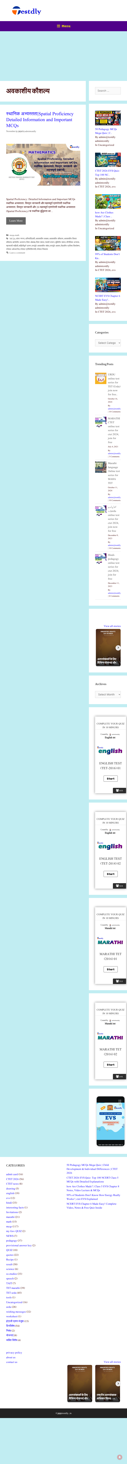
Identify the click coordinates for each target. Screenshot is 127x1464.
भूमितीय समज (60, 242)
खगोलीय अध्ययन (19, 242)
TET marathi (13, 1288)
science (10, 1269)
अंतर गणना (20, 238)
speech (10, 1278)
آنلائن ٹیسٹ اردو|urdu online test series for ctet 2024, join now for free (113, 519)
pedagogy (11, 1241)
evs (8, 1198)
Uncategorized (14, 1302)
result (9, 1264)
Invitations (12, 1212)
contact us (11, 1362)
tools (9, 1297)
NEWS (9, 1236)
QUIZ (9, 1250)
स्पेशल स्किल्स (42, 249)
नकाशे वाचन (49, 242)
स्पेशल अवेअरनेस (13, 249)
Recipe (10, 1259)
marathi (10, 1217)
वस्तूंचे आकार (55, 245)
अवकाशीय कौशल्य (56, 238)
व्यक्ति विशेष (11, 1340)
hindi (9, 1203)
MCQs (12, 238)
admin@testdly (114, 408)
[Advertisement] (63, 54)
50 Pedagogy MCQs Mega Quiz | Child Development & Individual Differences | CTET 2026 (92, 1169)
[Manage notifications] (119, 1457)
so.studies (11, 1274)
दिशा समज (40, 242)
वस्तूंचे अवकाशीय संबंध (40, 245)
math (17, 235)
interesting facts (15, 1207)
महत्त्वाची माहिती (12, 245)
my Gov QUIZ (14, 1231)
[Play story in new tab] (111, 1121)
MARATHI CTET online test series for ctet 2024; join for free (114, 430)
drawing (10, 1189)
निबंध (8, 1331)
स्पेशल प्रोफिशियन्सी (28, 249)
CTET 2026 (12, 1179)
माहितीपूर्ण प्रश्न (25, 245)
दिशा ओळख (30, 242)
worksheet (12, 1316)
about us (10, 1357)
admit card (12, 1174)
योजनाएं (9, 1335)
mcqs (12, 235)
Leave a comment (17, 252)
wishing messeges (16, 1312)
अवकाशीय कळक (42, 238)
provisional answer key (19, 1245)
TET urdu (11, 1293)
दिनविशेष (10, 1326)
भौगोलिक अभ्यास (72, 242)
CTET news (12, 1184)
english (10, 1193)
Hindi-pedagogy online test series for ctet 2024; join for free (113, 567)
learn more (16, 221)
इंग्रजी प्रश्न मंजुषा (15, 1321)
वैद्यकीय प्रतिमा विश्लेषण (70, 245)
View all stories (112, 626)
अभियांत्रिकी (30, 238)
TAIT (9, 1283)
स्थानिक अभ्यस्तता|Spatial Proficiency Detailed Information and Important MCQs (40, 120)
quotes (9, 1255)
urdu (8, 1307)
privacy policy (14, 1353)
